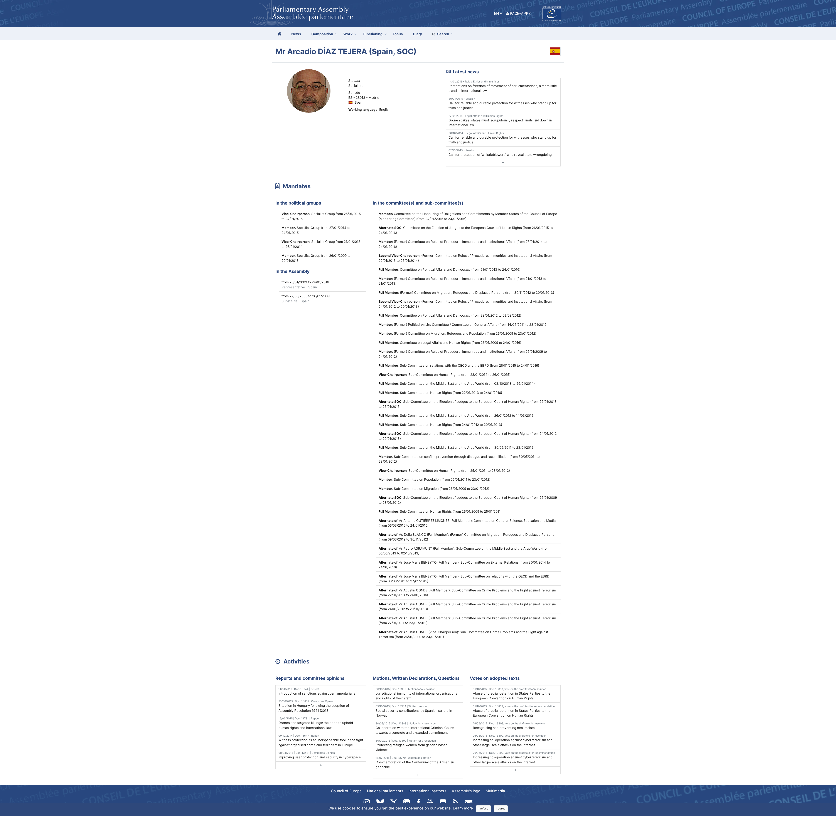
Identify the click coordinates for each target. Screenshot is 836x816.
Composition (322, 34)
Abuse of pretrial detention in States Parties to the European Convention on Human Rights (511, 693)
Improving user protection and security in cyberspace (319, 755)
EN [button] (496, 13)
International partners (427, 791)
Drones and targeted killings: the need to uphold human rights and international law (315, 723)
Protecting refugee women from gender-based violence (412, 745)
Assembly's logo (466, 791)
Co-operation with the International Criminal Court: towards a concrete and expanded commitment (415, 728)
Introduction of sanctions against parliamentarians (316, 691)
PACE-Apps (520, 13)
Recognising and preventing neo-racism (509, 726)
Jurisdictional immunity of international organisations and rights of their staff (416, 693)
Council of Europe (346, 791)
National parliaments (385, 791)
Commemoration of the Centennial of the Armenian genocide (415, 762)
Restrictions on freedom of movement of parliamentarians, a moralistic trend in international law (502, 86)
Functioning (373, 34)
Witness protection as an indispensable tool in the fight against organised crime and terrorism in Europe (320, 740)
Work (347, 34)
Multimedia (495, 791)
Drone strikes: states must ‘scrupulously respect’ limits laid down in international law (500, 120)
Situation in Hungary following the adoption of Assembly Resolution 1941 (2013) (313, 706)
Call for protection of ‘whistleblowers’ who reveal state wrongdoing (500, 153)
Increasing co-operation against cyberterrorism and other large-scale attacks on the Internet (513, 740)
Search (443, 34)
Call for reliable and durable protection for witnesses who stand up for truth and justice (502, 103)
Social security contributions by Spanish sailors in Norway (414, 711)
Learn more (463, 808)
